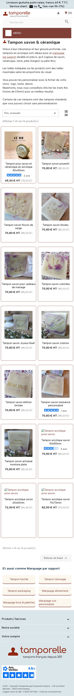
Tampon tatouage (55, 579)
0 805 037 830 (30, 692)
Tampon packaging (18, 590)
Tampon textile (19, 579)
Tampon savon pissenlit (55, 163)
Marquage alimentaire (55, 590)
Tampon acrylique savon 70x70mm (55, 501)
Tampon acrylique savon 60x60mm (18, 501)
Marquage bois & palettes (19, 602)
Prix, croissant (30, 113)
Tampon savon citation (55, 343)
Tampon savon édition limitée (18, 404)
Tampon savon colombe (55, 284)
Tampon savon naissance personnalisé (55, 404)
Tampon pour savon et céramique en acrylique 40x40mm (18, 167)
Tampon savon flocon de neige (18, 226)
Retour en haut (56, 558)
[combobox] (37, 22)
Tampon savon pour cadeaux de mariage (18, 286)
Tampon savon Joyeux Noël (18, 343)
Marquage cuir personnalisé (47, 602)
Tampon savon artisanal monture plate (18, 463)
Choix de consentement (50, 692)
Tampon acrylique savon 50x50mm (55, 442)
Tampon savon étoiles (55, 225)
